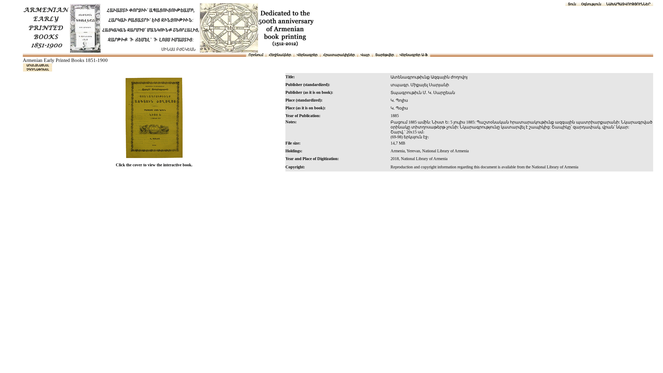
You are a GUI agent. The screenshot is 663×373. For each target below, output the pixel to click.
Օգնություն (591, 4)
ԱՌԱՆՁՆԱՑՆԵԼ (37, 65)
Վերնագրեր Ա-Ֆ (414, 55)
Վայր (365, 55)
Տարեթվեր (384, 55)
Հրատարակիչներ (339, 55)
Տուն (572, 4)
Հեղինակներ (280, 55)
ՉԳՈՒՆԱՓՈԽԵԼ (37, 69)
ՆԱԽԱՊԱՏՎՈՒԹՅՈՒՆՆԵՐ (628, 4)
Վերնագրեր (307, 55)
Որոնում (256, 55)
